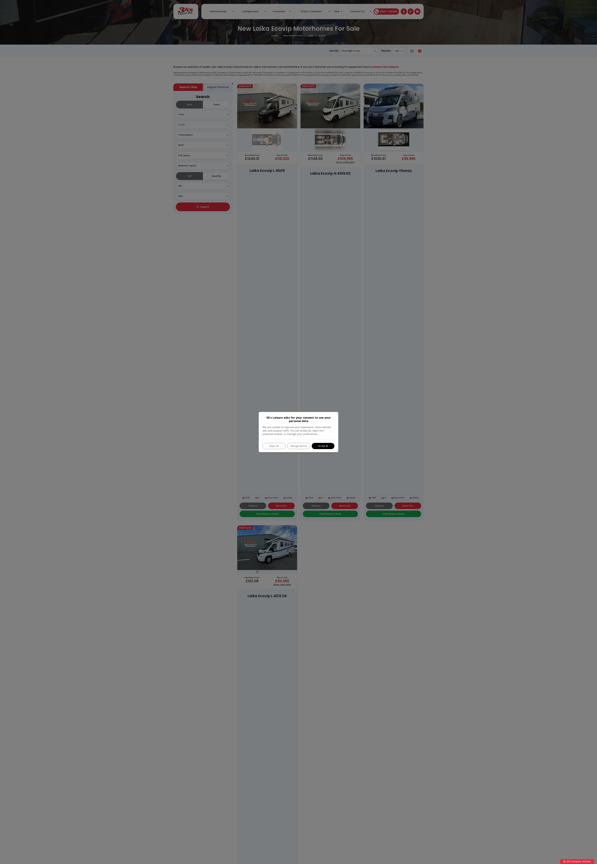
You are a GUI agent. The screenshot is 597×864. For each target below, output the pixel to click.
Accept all (323, 445)
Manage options (298, 445)
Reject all (274, 445)
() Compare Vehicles (578, 861)
